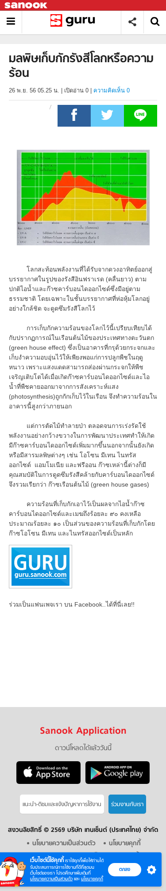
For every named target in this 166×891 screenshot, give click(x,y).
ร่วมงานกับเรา (127, 804)
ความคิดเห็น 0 (111, 90)
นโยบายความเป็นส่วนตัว (51, 878)
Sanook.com (26, 5)
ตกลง (124, 869)
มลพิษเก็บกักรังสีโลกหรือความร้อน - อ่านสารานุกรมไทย (74, 22)
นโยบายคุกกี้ (92, 878)
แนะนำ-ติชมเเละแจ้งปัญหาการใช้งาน (62, 804)
